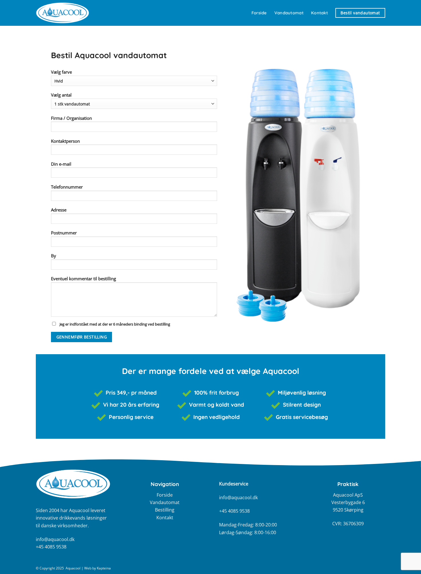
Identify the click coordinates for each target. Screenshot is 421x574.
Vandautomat (289, 12)
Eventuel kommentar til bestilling (110, 301)
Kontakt (319, 12)
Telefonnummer (67, 187)
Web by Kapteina (97, 568)
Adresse (58, 210)
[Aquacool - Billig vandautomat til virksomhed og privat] (64, 13)
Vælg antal (61, 95)
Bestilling (164, 509)
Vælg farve (61, 72)
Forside (259, 12)
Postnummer (64, 233)
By (53, 255)
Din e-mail (61, 164)
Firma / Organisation (71, 118)
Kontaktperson (65, 141)
